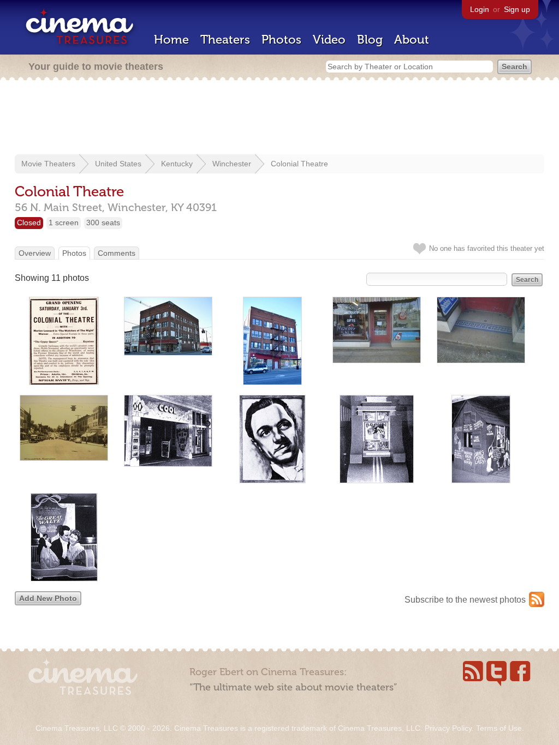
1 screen (64, 222)
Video (329, 39)
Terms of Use (499, 728)
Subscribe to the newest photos (465, 599)
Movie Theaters (48, 163)
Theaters (225, 39)
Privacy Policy (448, 728)
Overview (35, 253)
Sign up (517, 9)
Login (479, 9)
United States (118, 163)
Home (171, 39)
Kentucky (177, 163)
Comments (116, 253)
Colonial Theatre (299, 163)
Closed (29, 222)
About (411, 39)
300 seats (103, 222)
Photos (281, 39)
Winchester (231, 163)
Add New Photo (48, 598)
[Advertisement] (279, 118)
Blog (370, 39)
